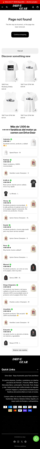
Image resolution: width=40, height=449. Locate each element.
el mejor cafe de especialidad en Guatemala (22, 427)
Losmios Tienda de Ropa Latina (12, 418)
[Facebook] (14, 441)
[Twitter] (22, 441)
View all (20, 51)
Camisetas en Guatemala (22, 430)
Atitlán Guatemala (7, 416)
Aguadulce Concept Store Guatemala (28, 421)
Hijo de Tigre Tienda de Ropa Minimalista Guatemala (25, 416)
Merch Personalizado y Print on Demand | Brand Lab (19, 429)
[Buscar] (7, 7)
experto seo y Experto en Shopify (20, 426)
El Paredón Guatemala (13, 421)
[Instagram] (18, 441)
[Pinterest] (25, 441)
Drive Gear (22, 437)
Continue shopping (20, 34)
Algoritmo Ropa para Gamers (16, 419)
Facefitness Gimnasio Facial (11, 422)
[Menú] (2, 7)
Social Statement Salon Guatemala (18, 424)
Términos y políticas (20, 446)
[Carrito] (37, 7)
